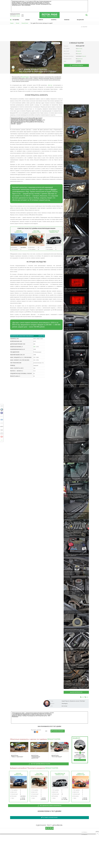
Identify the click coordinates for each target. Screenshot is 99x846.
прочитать (80, 58)
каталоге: (18, 14)
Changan (1, 412)
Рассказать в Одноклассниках (37, 732)
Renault (53, 189)
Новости (40, 19)
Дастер (50, 85)
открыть (79, 51)
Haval (1, 416)
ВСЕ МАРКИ (2, 439)
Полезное (66, 19)
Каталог (27, 19)
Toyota (1, 436)
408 (34, 346)
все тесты (80, 48)
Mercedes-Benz (1, 433)
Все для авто (80, 19)
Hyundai (1, 419)
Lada (1, 430)
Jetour (1, 423)
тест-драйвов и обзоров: (15, 16)
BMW (1, 409)
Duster (36, 335)
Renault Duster (25, 77)
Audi (1, 406)
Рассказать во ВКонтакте (35, 732)
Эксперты (53, 19)
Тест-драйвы (15, 19)
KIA (1, 426)
